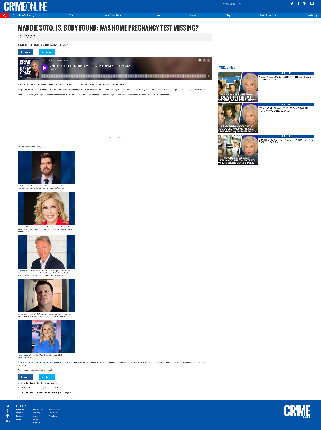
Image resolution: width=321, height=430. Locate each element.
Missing (193, 15)
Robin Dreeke (22, 271)
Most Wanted (19, 416)
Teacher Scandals (37, 422)
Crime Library (311, 15)
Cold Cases (155, 15)
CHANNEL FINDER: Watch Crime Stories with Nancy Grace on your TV (46, 393)
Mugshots (35, 419)
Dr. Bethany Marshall (25, 227)
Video (71, 15)
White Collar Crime (38, 409)
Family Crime (20, 409)
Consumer (35, 416)
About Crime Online (54, 409)
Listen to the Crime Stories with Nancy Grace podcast (39, 383)
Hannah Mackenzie (24, 355)
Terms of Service (53, 412)
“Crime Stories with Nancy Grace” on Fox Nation (40, 362)
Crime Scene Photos (112, 15)
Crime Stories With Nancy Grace (26, 15)
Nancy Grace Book (268, 15)
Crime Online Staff (29, 35)
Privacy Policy (53, 416)
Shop (228, 15)
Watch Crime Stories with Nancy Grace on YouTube (38, 388)
